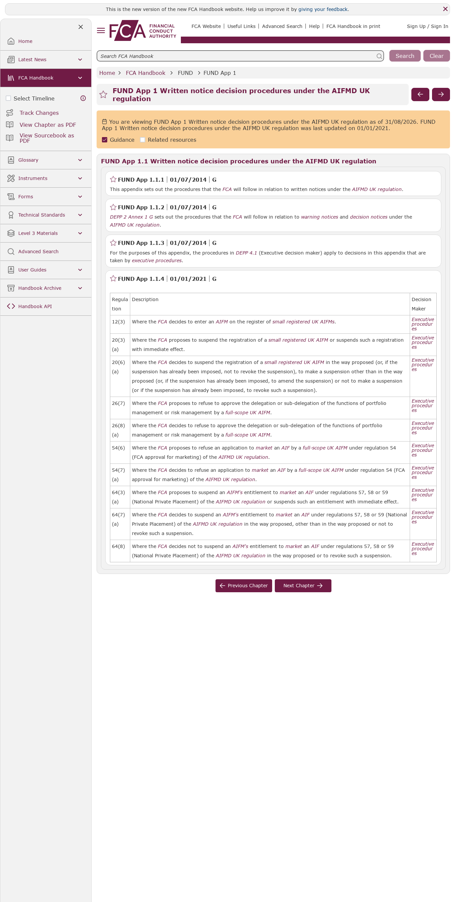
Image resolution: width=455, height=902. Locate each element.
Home (107, 73)
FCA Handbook (145, 73)
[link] (143, 30)
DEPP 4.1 (246, 252)
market (264, 448)
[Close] (445, 9)
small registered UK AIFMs (303, 321)
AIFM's (234, 492)
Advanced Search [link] (282, 26)
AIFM (222, 321)
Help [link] (314, 26)
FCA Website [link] (206, 26)
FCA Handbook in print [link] (353, 26)
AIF (285, 448)
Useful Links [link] (241, 26)
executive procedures (157, 260)
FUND (185, 73)
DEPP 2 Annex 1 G (131, 216)
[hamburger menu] (101, 31)
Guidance (122, 140)
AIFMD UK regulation (377, 189)
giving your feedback (322, 9)
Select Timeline (34, 98)
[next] (441, 94)
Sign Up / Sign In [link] (427, 26)
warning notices (319, 217)
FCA (227, 189)
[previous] (420, 94)
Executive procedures (423, 324)
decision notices (368, 217)
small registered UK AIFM (298, 340)
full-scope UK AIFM (248, 412)
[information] (83, 98)
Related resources (172, 140)
